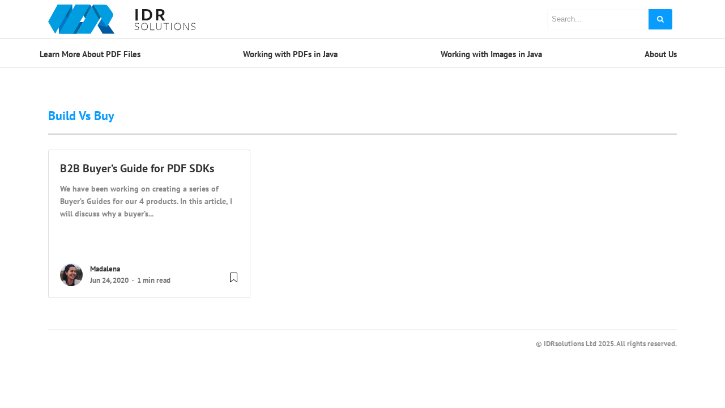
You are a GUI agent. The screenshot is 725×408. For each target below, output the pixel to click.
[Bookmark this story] (234, 282)
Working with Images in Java (491, 54)
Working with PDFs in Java (290, 54)
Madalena (105, 269)
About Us (661, 54)
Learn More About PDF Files (90, 54)
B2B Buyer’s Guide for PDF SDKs (137, 168)
